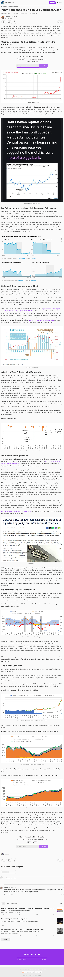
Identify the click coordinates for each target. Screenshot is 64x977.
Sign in (59, 3)
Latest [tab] (7, 903)
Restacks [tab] (12, 872)
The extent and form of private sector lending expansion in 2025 (19, 921)
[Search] (61, 903)
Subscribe (52, 2)
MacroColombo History (9, 7)
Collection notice (42, 969)
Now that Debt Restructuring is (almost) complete (15, 910)
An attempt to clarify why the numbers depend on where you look (20, 931)
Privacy (31, 969)
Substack (25, 975)
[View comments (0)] (20, 915)
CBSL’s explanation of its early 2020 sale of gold (16, 511)
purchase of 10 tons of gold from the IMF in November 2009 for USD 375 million (30, 310)
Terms (35, 969)
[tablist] (8, 872)
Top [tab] (3, 903)
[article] (32, 911)
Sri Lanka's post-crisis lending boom (14, 919)
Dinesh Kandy (8, 887)
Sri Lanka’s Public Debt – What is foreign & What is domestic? (22, 929)
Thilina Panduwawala (11, 16)
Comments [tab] (5, 872)
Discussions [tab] (14, 903)
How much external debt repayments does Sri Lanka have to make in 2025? (27, 908)
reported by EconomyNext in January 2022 (41, 320)
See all (5, 940)
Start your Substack (29, 972)
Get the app (39, 972)
